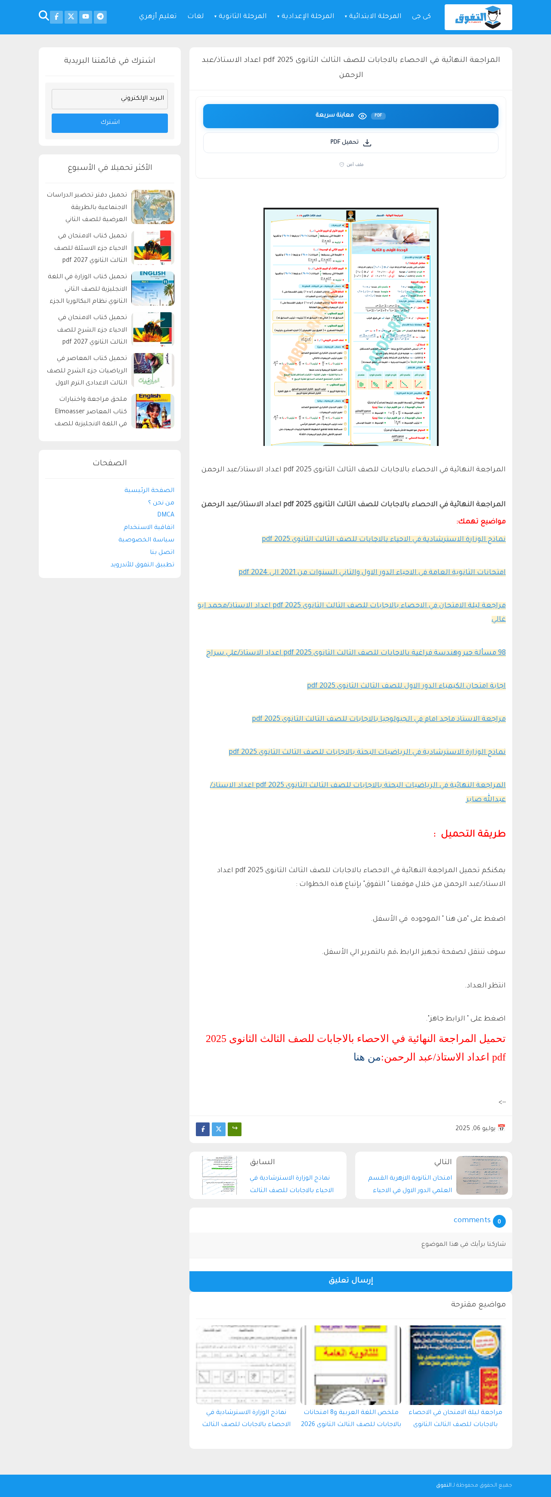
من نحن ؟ (161, 503)
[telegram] (100, 17)
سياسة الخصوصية (146, 540)
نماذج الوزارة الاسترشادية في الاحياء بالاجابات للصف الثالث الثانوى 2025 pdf (384, 540)
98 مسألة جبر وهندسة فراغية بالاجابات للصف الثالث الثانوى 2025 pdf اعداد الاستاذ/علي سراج (356, 653)
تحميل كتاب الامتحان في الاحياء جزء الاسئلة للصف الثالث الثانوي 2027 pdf (90, 249)
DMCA (165, 515)
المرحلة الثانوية (243, 17)
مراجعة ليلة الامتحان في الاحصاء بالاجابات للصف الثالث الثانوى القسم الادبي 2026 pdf (455, 1421)
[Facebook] (203, 1129)
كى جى (421, 17)
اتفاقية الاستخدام (149, 528)
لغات (195, 17)
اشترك (110, 123)
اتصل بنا (162, 553)
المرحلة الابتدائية (375, 17)
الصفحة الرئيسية (149, 491)
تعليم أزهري (158, 17)
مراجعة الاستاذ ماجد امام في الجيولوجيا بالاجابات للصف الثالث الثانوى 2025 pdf (379, 719)
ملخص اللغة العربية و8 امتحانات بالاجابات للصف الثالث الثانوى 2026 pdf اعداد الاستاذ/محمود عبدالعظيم (351, 1421)
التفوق (444, 1486)
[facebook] (56, 17)
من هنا (367, 1057)
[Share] (234, 1129)
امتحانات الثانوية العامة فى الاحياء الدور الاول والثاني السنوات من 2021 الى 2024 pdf (372, 573)
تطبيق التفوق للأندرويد (142, 565)
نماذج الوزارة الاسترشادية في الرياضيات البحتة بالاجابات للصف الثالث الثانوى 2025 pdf (367, 752)
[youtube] (85, 17)
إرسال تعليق (350, 1281)
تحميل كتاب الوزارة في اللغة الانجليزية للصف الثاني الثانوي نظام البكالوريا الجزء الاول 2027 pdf (87, 291)
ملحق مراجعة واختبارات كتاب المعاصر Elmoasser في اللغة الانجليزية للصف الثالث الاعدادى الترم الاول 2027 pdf (90, 413)
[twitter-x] (71, 17)
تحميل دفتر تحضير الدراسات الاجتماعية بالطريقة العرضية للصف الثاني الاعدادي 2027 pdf (86, 209)
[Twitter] (219, 1129)
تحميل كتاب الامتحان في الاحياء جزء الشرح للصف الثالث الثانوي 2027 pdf (92, 331)
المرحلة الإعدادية (308, 17)
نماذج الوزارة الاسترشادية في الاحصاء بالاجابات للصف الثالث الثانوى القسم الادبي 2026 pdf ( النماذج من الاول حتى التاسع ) (246, 1421)
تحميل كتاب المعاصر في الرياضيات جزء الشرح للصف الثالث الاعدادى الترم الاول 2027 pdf (86, 373)
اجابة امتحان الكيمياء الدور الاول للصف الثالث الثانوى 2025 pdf (406, 686)
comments (472, 1221)
